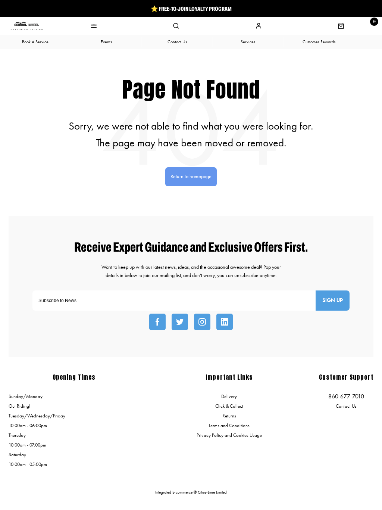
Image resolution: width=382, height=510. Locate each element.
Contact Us (346, 406)
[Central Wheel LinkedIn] (224, 322)
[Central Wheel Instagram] (202, 322)
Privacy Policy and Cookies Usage (229, 435)
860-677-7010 (346, 396)
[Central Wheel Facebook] (157, 322)
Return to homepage (191, 176)
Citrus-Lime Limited (212, 492)
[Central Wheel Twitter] (180, 322)
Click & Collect (229, 406)
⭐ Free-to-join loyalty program (191, 8)
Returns (229, 416)
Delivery (229, 396)
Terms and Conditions (229, 425)
